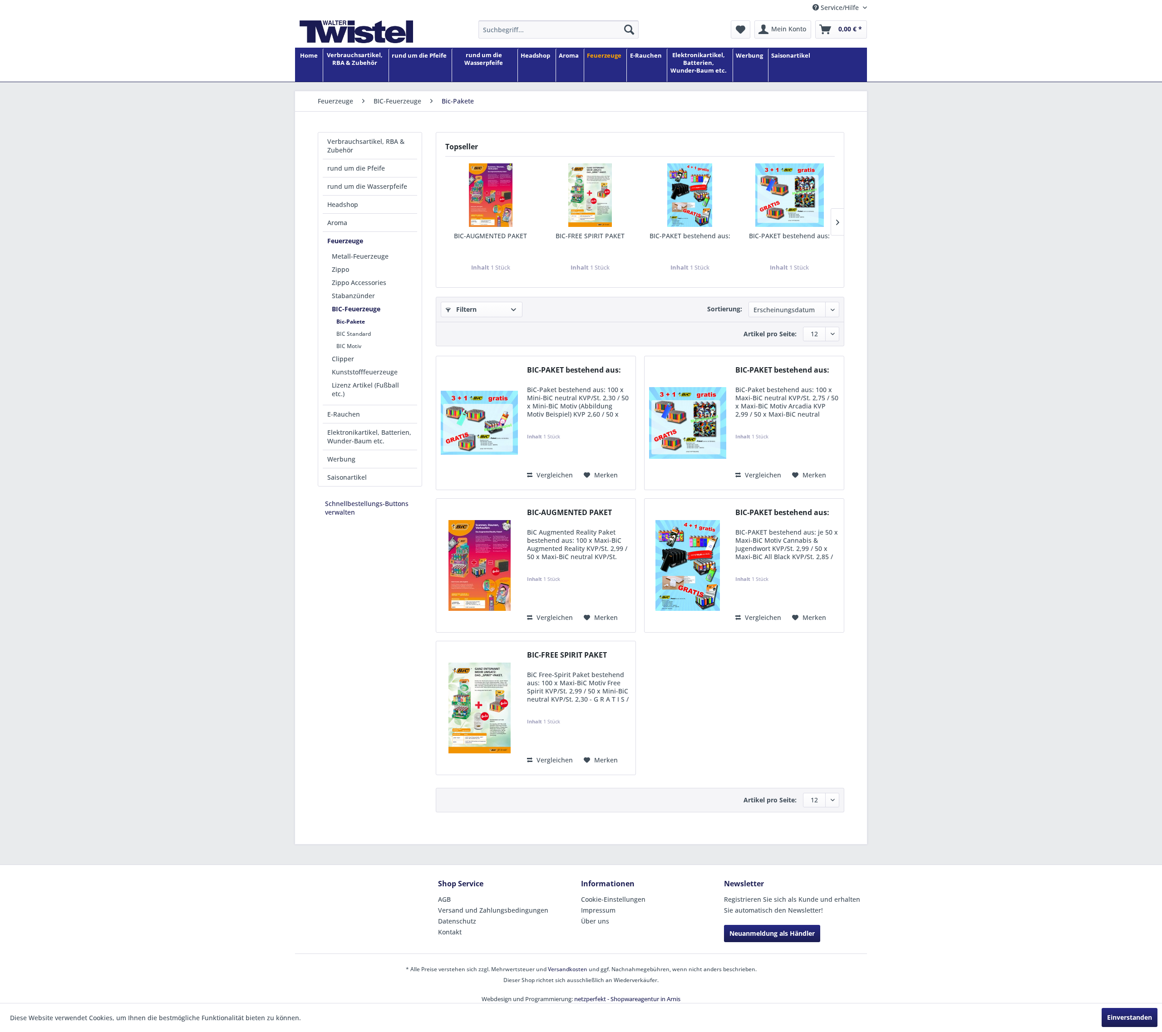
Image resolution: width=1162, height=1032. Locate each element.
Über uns (595, 921)
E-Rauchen (343, 414)
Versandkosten (567, 969)
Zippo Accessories (359, 282)
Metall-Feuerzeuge (360, 256)
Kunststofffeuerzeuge (365, 372)
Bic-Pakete (350, 321)
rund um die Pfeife (356, 168)
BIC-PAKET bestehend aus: (690, 235)
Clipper (343, 358)
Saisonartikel (347, 477)
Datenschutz (457, 921)
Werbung (341, 459)
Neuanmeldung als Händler (772, 933)
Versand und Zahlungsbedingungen (493, 910)
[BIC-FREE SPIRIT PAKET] (590, 195)
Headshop (342, 204)
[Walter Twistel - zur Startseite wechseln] (356, 31)
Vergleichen (554, 475)
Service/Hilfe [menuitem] (840, 7)
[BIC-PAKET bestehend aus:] (690, 195)
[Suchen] (629, 29)
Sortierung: (724, 309)
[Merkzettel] (740, 29)
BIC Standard (353, 334)
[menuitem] (558, 29)
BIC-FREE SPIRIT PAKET (590, 235)
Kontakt (450, 932)
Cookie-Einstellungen (613, 899)
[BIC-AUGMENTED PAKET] (491, 195)
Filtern (465, 309)
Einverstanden (1129, 1017)
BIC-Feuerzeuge (356, 309)
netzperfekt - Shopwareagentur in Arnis (627, 999)
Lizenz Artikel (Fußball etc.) (365, 389)
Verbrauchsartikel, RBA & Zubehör (365, 145)
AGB (444, 899)
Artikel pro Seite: (770, 333)
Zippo (340, 269)
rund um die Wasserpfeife (367, 186)
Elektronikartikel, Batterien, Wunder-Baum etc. (369, 436)
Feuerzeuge (345, 240)
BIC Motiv (348, 346)
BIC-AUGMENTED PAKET (490, 235)
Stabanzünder (353, 295)
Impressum (598, 910)
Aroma (337, 222)
